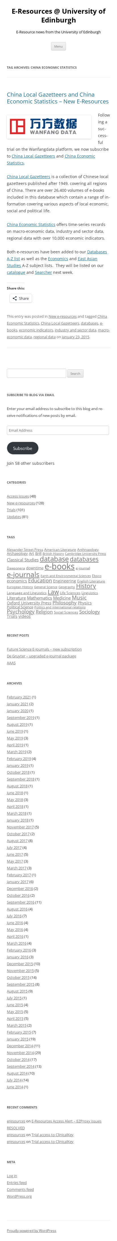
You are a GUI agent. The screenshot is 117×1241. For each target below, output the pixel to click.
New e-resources (63, 316)
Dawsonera (16, 568)
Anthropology (88, 549)
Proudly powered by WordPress (31, 1230)
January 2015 (17, 1039)
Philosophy (65, 602)
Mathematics (39, 598)
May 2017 (15, 861)
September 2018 (20, 779)
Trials (11, 509)
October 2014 (18, 1059)
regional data (45, 336)
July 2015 (14, 997)
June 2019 (15, 731)
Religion (44, 612)
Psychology (21, 611)
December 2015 (20, 963)
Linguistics (90, 592)
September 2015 (20, 984)
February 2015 (19, 1032)
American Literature (60, 549)
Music (79, 597)
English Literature (91, 581)
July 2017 (14, 847)
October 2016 (18, 895)
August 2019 (17, 724)
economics (17, 581)
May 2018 (15, 799)
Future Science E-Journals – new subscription (44, 649)
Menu (58, 46)
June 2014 (15, 1086)
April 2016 (15, 936)
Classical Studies (23, 560)
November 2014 (20, 1052)
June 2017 (15, 854)
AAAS (11, 662)
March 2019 (16, 751)
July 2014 (14, 1080)
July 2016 (14, 915)
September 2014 (20, 1066)
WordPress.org (19, 1196)
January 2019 (17, 765)
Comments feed (20, 1189)
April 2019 (15, 744)
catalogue (16, 272)
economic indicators (36, 330)
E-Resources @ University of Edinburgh (58, 16)
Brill (38, 553)
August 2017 (17, 840)
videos (24, 616)
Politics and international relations (59, 607)
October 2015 (18, 977)
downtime (34, 567)
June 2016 (15, 922)
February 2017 (19, 874)
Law (53, 592)
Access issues (18, 496)
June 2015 (15, 1004)
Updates (14, 516)
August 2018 (17, 785)
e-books (60, 566)
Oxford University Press (29, 603)
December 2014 (20, 1045)
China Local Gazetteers (33, 156)
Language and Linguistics (27, 593)
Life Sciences (70, 592)
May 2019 (15, 738)
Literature (16, 598)
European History (20, 587)
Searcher (43, 272)
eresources (16, 1121)
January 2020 (17, 710)
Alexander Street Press (25, 549)
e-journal (83, 568)
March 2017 (16, 868)
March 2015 (16, 1025)
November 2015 (20, 970)
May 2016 (15, 929)
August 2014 (17, 1073)
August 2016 (17, 909)
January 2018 (17, 820)
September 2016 (20, 902)
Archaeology (17, 553)
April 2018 (15, 806)
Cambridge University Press (85, 554)
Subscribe (22, 448)
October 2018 (18, 772)
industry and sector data (75, 330)
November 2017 (20, 827)
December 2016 (20, 888)
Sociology (89, 611)
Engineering (64, 581)
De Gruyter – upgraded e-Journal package (41, 656)
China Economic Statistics (31, 224)
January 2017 (17, 881)
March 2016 (16, 943)
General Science (45, 587)
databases (89, 323)
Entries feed (17, 1182)
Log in (12, 1175)
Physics (85, 603)
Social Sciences (66, 612)
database (54, 558)
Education (40, 580)
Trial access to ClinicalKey (53, 1134)
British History (53, 554)
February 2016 (19, 950)
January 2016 (17, 956)
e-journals (23, 574)
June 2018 (15, 792)
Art (31, 553)
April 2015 (15, 1018)
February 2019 (19, 758)
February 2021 (19, 697)
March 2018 (16, 813)
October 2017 (18, 833)
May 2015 (15, 1011)
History (86, 586)
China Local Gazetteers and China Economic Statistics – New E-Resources (58, 98)
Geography (66, 587)
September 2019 (20, 717)
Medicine (62, 598)
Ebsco (96, 575)
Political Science (20, 607)
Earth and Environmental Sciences (66, 576)
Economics (58, 258)
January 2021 (17, 703)
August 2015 (17, 991)
